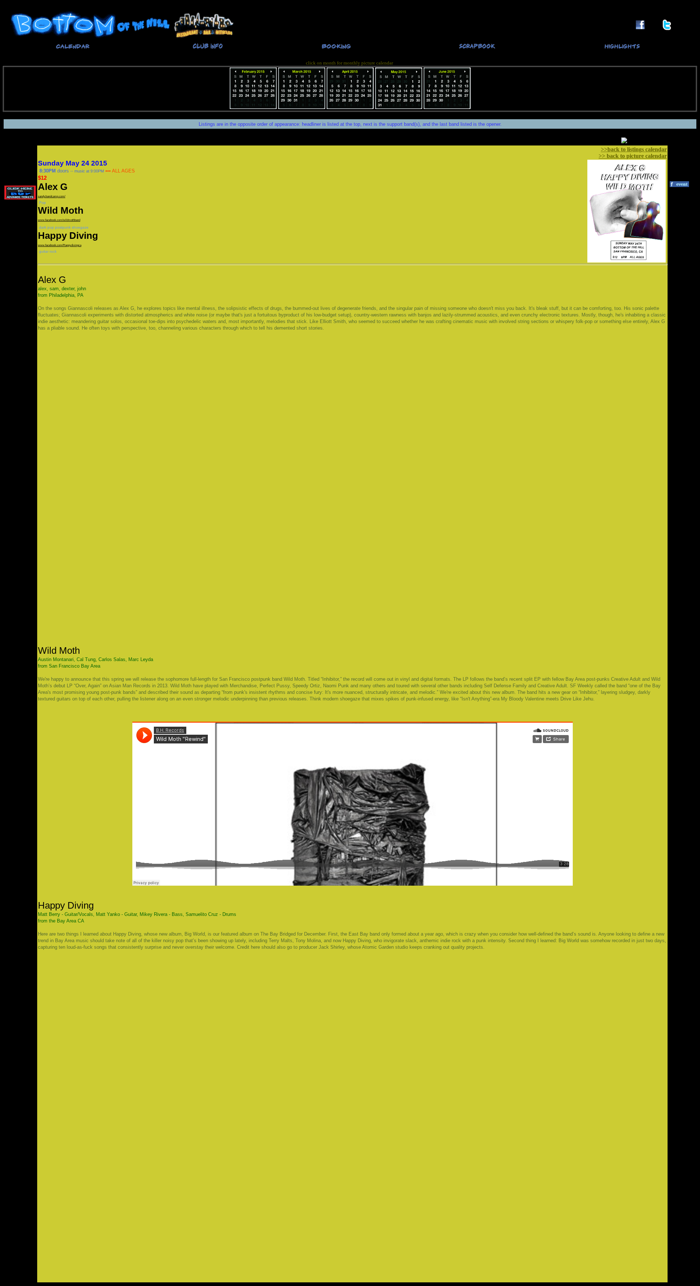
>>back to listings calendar (634, 149)
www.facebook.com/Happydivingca (59, 245)
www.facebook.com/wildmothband (59, 220)
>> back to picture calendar (633, 156)
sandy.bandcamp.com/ (51, 196)
